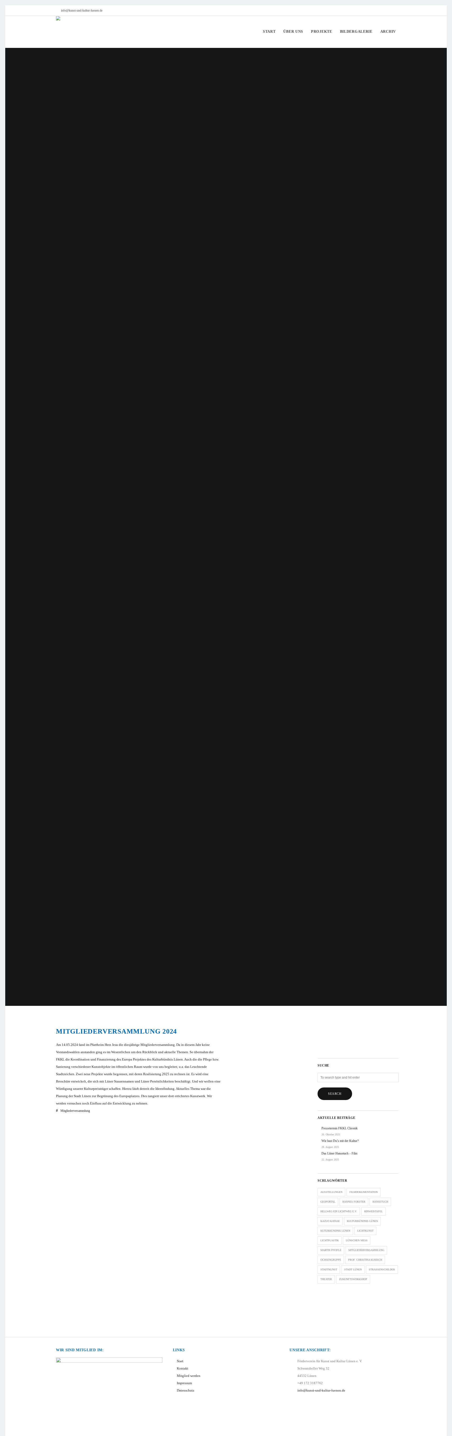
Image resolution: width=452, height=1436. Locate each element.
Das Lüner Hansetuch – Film (339, 1153)
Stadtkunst (328, 1269)
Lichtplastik (329, 1240)
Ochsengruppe (330, 1259)
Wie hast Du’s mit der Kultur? (340, 1141)
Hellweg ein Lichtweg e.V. (338, 1211)
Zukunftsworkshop (353, 1279)
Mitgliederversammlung (75, 1111)
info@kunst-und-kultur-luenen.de (82, 10)
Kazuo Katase (330, 1221)
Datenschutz (185, 1390)
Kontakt (182, 1368)
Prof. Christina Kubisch (365, 1259)
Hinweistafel (373, 1211)
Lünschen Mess (357, 1240)
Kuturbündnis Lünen (335, 1230)
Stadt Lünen (353, 1269)
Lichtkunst (365, 1230)
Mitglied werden (188, 1376)
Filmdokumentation (363, 1192)
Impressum (184, 1383)
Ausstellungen (331, 1192)
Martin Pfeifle (330, 1250)
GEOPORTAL (327, 1201)
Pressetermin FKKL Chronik (339, 1128)
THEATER (326, 1279)
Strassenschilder (382, 1269)
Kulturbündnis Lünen (362, 1221)
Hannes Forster (353, 1201)
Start (180, 1361)
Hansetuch (380, 1201)
